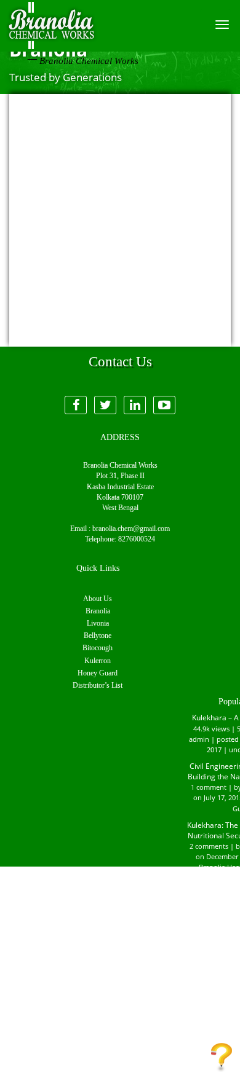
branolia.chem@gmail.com (131, 528)
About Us (97, 598)
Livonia (98, 623)
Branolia (98, 611)
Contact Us (221, 1056)
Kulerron (97, 660)
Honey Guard (98, 673)
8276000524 (136, 539)
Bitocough (97, 647)
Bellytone (97, 635)
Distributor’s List (97, 685)
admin (199, 739)
